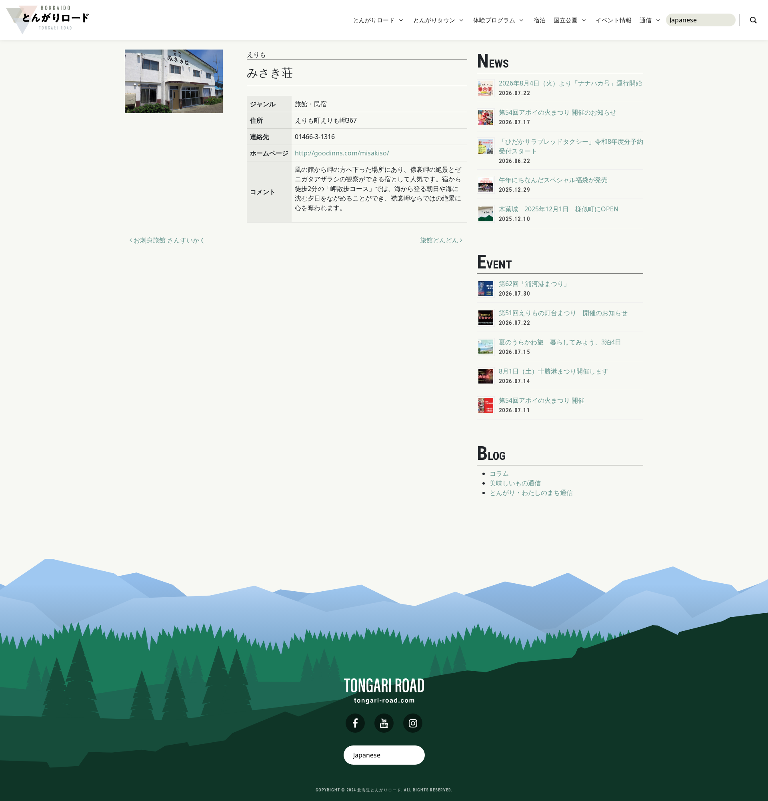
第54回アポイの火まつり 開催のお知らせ (557, 112)
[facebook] (355, 723)
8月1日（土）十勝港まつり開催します (553, 371)
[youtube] (384, 723)
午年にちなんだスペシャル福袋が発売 (553, 179)
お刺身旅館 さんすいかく (169, 240)
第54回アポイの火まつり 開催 (541, 400)
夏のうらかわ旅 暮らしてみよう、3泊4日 (560, 342)
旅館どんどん (440, 240)
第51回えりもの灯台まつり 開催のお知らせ (563, 312)
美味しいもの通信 (515, 483)
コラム (499, 473)
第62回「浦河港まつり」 (534, 283)
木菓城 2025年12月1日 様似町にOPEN (558, 209)
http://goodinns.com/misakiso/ (342, 153)
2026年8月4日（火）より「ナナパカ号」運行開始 (570, 83)
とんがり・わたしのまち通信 (531, 492)
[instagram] (412, 723)
